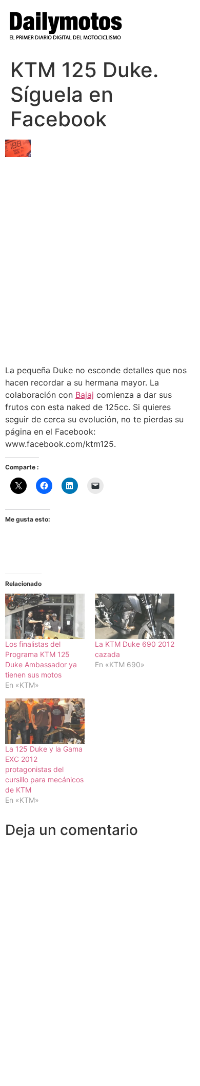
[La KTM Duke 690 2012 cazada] (134, 616)
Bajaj (84, 395)
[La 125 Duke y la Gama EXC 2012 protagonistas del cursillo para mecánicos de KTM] (45, 721)
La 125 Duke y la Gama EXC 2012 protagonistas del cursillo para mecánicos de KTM (44, 769)
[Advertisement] (100, 256)
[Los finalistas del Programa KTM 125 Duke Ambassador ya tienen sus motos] (45, 616)
